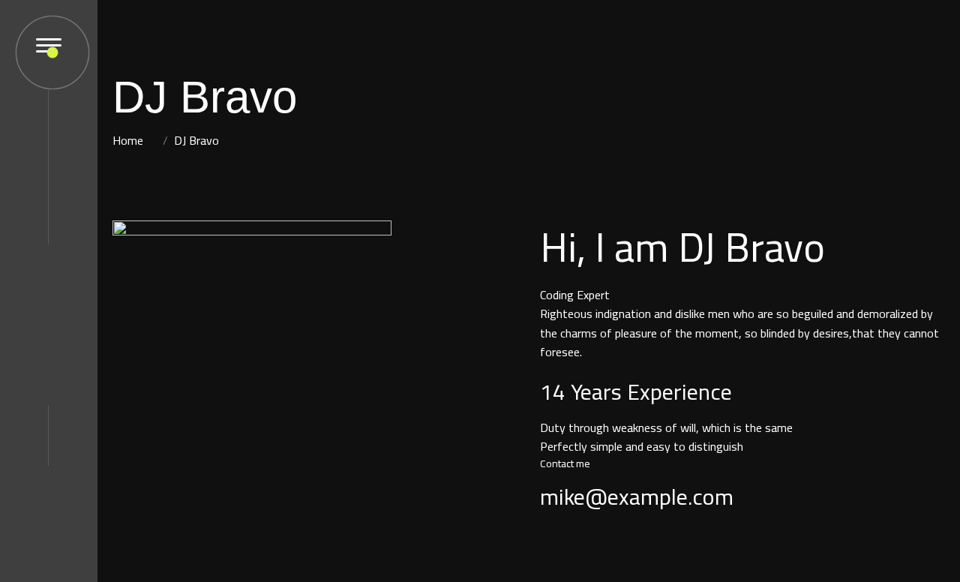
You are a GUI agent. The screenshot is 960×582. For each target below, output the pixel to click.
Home (127, 140)
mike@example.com (637, 497)
